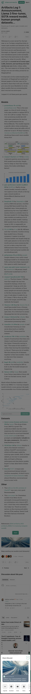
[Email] (17, 686)
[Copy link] (5, 686)
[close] (28, 657)
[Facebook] (11, 686)
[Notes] (24, 686)
